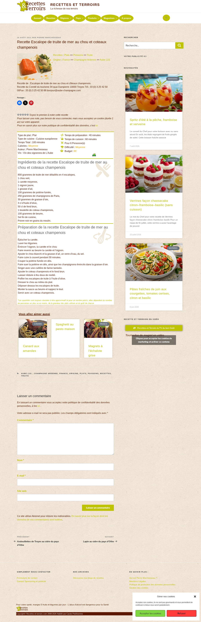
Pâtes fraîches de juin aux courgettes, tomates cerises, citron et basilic (150, 293)
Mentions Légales (137, 581)
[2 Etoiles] (20, 114)
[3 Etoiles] (23, 114)
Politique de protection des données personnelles (152, 584)
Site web (21, 491)
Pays (78, 18)
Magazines (109, 18)
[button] (194, 596)
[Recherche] (179, 45)
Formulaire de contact (27, 578)
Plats (66, 55)
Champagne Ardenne (85, 60)
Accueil (37, 18)
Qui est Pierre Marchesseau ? (143, 578)
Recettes (50, 18)
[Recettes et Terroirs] (22, 610)
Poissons (78, 55)
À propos (126, 18)
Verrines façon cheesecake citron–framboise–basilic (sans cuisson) (151, 205)
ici (96, 125)
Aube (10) (105, 60)
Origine (57, 60)
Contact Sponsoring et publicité (31, 581)
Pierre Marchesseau (49, 37)
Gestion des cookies (138, 588)
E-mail (21, 475)
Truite (90, 55)
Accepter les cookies (150, 613)
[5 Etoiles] (27, 114)
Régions (64, 18)
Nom (20, 460)
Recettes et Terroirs (75, 5)
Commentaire (25, 420)
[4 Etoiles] (25, 114)
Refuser (181, 613)
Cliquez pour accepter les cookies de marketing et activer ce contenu (154, 340)
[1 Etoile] (18, 114)
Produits (92, 18)
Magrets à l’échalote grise (95, 350)
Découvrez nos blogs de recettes (88, 578)
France (66, 60)
